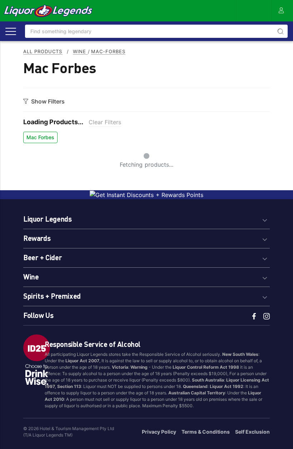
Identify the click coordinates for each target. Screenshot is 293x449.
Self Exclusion (252, 432)
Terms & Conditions (206, 432)
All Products (43, 51)
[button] (146, 218)
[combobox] (156, 31)
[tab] (146, 218)
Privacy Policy (159, 432)
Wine (80, 51)
